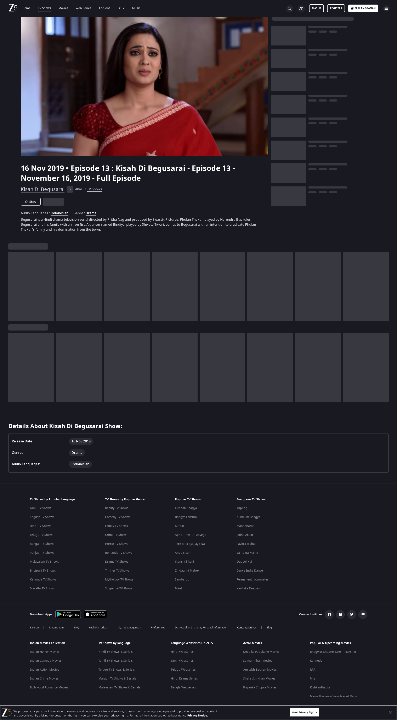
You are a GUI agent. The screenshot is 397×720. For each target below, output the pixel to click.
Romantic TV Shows (118, 553)
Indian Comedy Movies (46, 661)
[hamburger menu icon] (386, 8)
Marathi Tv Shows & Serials (117, 678)
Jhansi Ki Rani (184, 562)
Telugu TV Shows (41, 535)
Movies (63, 8)
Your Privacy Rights (304, 712)
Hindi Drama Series (184, 678)
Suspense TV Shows (118, 588)
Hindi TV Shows (40, 526)
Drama (91, 213)
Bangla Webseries (183, 687)
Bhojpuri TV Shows (43, 570)
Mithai (179, 526)
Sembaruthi (183, 579)
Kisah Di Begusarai (42, 189)
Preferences (158, 627)
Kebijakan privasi (98, 627)
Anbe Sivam (183, 553)
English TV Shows (42, 517)
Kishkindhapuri (320, 687)
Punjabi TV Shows (42, 553)
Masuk (316, 8)
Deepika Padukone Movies (261, 652)
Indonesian (59, 213)
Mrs (312, 678)
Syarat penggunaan (129, 627)
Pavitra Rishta (246, 544)
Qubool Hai (244, 562)
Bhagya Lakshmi (186, 517)
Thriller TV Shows (117, 570)
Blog (269, 627)
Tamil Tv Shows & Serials (115, 661)
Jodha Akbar (245, 535)
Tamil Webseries (182, 661)
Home (26, 8)
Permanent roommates (252, 579)
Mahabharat (245, 526)
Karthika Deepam (249, 588)
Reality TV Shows (116, 508)
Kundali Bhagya (186, 508)
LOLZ (121, 8)
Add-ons (104, 8)
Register (336, 8)
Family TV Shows (116, 526)
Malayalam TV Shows (44, 562)
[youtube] (362, 614)
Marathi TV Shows (42, 588)
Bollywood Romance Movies (49, 687)
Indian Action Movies (44, 669)
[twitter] (351, 614)
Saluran (34, 627)
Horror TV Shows (116, 544)
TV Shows (44, 8)
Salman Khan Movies (257, 661)
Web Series (83, 8)
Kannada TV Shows (43, 579)
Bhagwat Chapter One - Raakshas (333, 652)
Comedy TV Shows (117, 517)
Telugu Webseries (183, 669)
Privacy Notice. (197, 715)
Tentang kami (56, 627)
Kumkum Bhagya (248, 517)
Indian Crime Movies (44, 678)
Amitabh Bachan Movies (260, 669)
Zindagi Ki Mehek (187, 570)
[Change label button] (301, 8)
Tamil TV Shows (40, 508)
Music (136, 8)
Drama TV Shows (116, 562)
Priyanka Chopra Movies (260, 687)
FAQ (76, 627)
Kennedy (316, 661)
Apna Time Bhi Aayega (190, 535)
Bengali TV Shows (42, 544)
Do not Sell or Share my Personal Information (201, 627)
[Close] (390, 712)
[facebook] (329, 614)
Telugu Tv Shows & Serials (116, 669)
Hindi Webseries (182, 652)
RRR (313, 669)
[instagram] (340, 614)
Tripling (242, 508)
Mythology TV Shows (119, 579)
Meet (178, 588)
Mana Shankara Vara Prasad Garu (333, 696)
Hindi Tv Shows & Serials (115, 652)
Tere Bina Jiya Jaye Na (190, 544)
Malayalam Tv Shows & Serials (119, 687)
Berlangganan (365, 8)
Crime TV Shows (116, 535)
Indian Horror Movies (44, 652)
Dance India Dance (250, 570)
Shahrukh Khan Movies (259, 678)
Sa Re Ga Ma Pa (247, 553)
